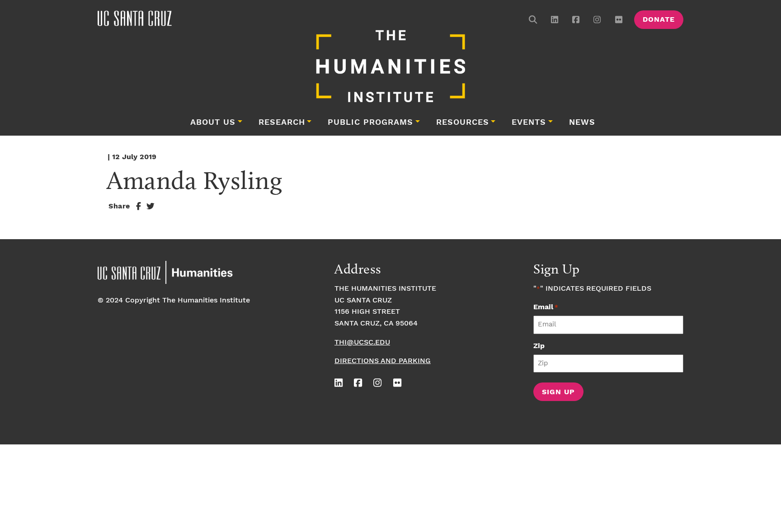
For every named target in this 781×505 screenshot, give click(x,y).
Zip (539, 346)
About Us (212, 122)
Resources (462, 122)
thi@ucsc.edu (362, 342)
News (582, 122)
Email (545, 307)
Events (529, 122)
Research (282, 122)
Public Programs (370, 122)
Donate (659, 19)
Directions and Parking (382, 361)
